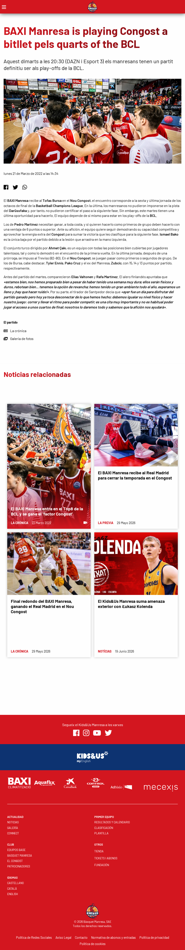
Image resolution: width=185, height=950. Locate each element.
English (12, 894)
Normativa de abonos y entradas (113, 937)
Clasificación (103, 828)
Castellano (15, 883)
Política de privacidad (154, 937)
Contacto (81, 937)
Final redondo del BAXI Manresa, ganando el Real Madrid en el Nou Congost (42, 606)
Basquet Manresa (19, 855)
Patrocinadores (18, 866)
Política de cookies (93, 944)
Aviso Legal (63, 937)
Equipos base (16, 850)
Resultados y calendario (112, 822)
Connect (13, 833)
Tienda (99, 851)
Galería (12, 828)
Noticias (13, 822)
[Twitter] (15, 187)
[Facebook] (6, 187)
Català (12, 888)
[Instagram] (86, 733)
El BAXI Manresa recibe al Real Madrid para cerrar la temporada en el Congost (135, 475)
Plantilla (101, 833)
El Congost (15, 861)
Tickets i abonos (105, 858)
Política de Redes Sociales (34, 937)
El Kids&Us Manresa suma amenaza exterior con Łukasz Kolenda (131, 604)
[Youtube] (97, 733)
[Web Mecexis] (161, 787)
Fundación (101, 865)
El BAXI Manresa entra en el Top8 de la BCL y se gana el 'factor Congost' (47, 511)
